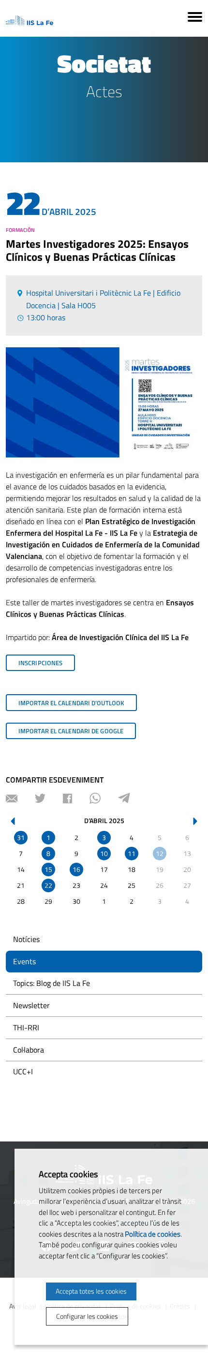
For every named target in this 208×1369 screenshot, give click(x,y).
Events (24, 961)
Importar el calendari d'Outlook (71, 703)
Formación (20, 230)
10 (104, 853)
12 (159, 853)
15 (48, 869)
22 (48, 885)
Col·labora (28, 1049)
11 (131, 853)
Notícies (26, 939)
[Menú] (195, 18)
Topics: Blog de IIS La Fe (51, 983)
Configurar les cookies (87, 1316)
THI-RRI (26, 1027)
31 (21, 837)
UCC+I (23, 1071)
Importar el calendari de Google (70, 731)
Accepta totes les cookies (91, 1291)
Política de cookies (152, 1234)
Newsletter (31, 1005)
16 (76, 869)
